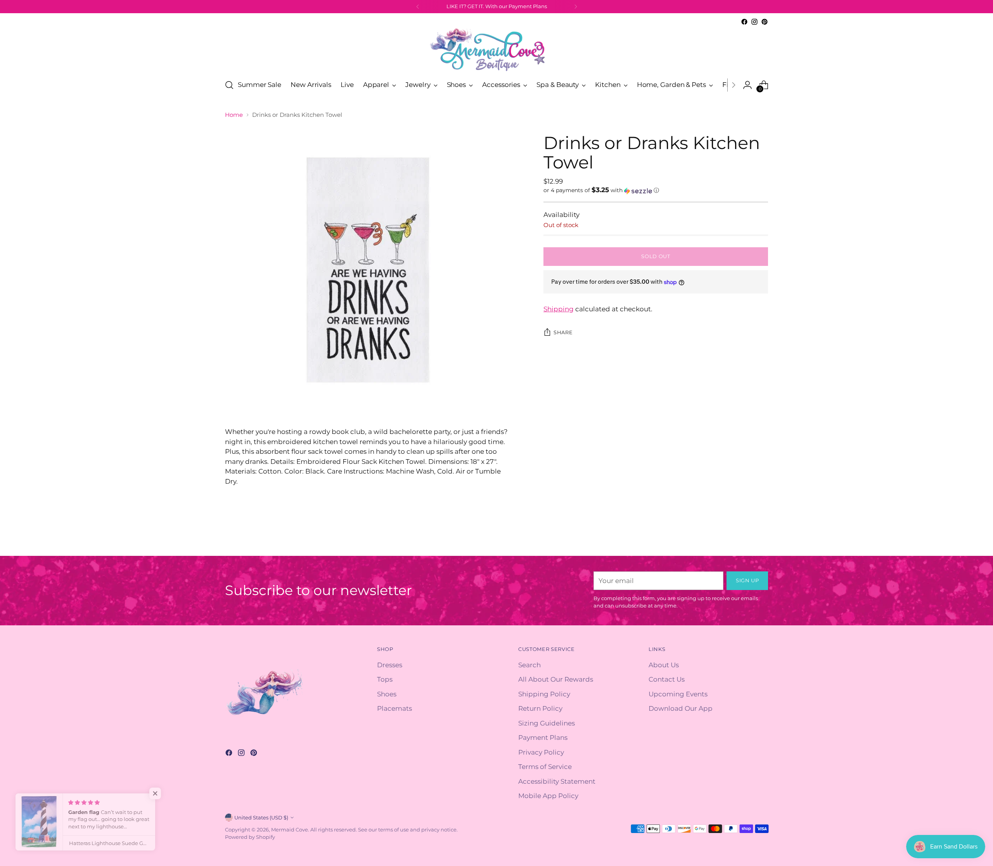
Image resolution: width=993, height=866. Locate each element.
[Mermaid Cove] (496, 49)
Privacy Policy (541, 752)
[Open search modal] (229, 85)
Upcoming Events (678, 694)
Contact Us (667, 679)
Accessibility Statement (556, 781)
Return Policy (540, 708)
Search (529, 665)
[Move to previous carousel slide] (743, 541)
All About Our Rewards (555, 679)
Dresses (389, 665)
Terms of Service (545, 767)
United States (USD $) (261, 817)
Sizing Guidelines (546, 723)
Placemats (394, 708)
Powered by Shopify (250, 837)
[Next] (575, 6)
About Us (664, 665)
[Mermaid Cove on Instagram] (754, 21)
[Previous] (417, 6)
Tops (385, 679)
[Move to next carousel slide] (761, 541)
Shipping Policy (544, 694)
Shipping (558, 309)
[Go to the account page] (747, 85)
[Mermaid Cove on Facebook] (744, 21)
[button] (655, 190)
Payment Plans (542, 737)
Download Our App (681, 708)
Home (234, 114)
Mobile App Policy (548, 796)
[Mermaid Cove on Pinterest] (764, 21)
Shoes (386, 694)
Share (563, 333)
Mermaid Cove (289, 829)
